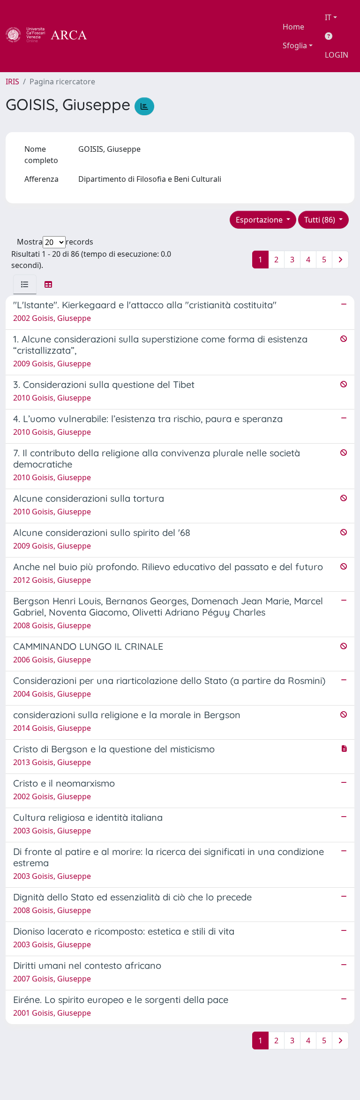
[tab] (25, 284)
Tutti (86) (320, 220)
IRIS (12, 81)
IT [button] (328, 17)
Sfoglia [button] (295, 45)
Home (293, 27)
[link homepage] (52, 36)
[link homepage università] (112, 36)
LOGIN (336, 55)
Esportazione (260, 220)
